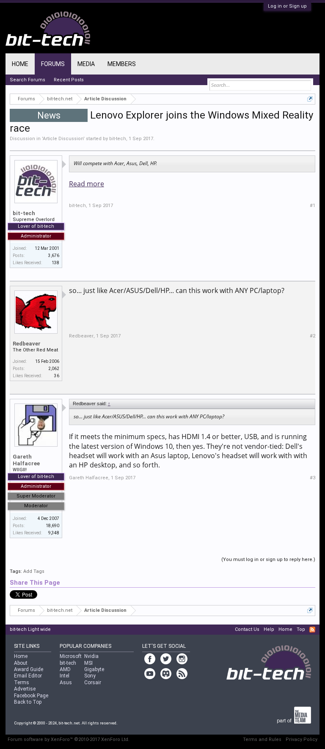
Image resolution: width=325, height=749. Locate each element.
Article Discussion (63, 138)
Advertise (25, 689)
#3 (312, 478)
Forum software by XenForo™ (68, 739)
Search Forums (27, 80)
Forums (53, 64)
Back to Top (27, 702)
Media (86, 64)
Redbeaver (27, 343)
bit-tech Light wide (30, 629)
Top (301, 629)
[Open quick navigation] (310, 99)
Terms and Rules (262, 739)
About (21, 663)
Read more (86, 183)
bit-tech (117, 138)
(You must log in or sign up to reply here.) (268, 559)
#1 (312, 205)
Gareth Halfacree (26, 460)
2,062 (53, 368)
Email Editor (28, 676)
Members (121, 64)
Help (269, 629)
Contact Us (247, 629)
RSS (312, 630)
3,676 (53, 255)
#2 (312, 336)
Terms (21, 682)
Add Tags (33, 571)
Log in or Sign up (287, 6)
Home (20, 64)
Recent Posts (69, 80)
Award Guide (28, 669)
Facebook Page (31, 696)
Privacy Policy (301, 739)
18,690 (52, 525)
